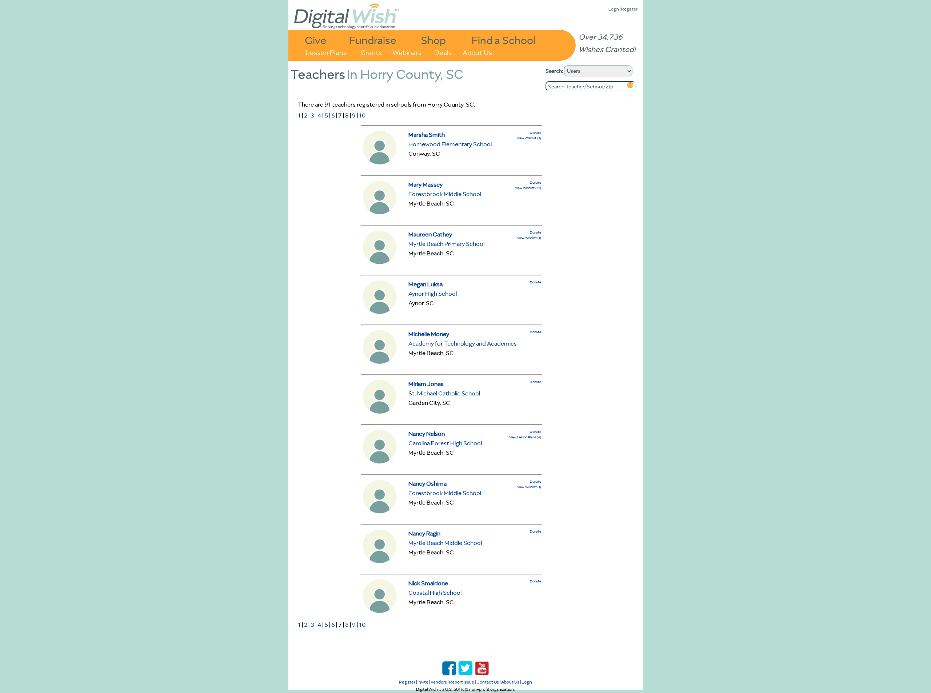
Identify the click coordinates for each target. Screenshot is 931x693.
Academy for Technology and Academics (462, 343)
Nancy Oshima (427, 483)
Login (613, 9)
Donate (535, 132)
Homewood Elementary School (450, 144)
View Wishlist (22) (528, 188)
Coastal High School (434, 593)
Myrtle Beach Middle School (445, 543)
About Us (477, 52)
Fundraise (372, 40)
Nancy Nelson (426, 434)
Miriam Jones (426, 384)
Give (316, 40)
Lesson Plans (326, 52)
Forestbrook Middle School (444, 194)
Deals (443, 52)
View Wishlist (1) (529, 237)
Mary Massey (425, 184)
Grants (371, 52)
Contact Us (487, 682)
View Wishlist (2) (529, 138)
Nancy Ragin (424, 533)
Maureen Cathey (430, 234)
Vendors (439, 682)
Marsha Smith (426, 135)
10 (362, 115)
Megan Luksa (425, 284)
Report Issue (461, 682)
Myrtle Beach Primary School (446, 244)
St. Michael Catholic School (444, 393)
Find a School (503, 40)
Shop (433, 40)
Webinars (406, 52)
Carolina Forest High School (445, 443)
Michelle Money (428, 334)
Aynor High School (432, 294)
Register (629, 9)
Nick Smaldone (428, 583)
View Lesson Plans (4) (525, 437)
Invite (422, 682)
